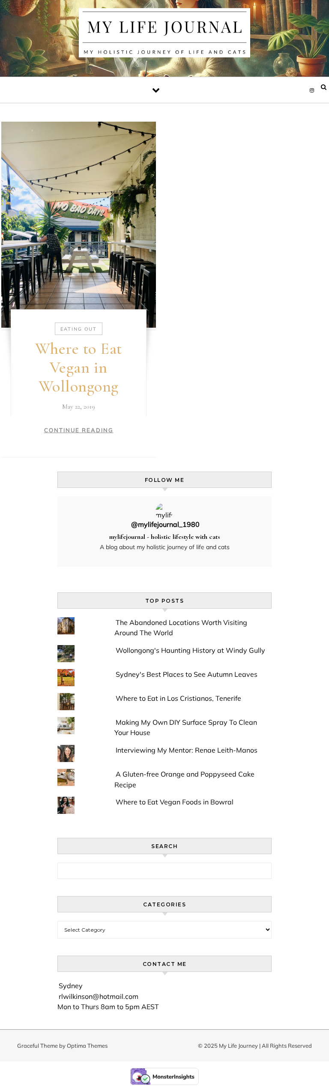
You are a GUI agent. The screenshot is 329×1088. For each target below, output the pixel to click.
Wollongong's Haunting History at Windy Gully (190, 650)
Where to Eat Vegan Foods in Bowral (174, 802)
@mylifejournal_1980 (165, 524)
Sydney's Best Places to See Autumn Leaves (186, 674)
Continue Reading (79, 430)
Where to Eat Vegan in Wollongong (78, 367)
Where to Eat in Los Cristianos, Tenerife (178, 698)
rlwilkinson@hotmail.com (98, 996)
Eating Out (78, 329)
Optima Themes (87, 1045)
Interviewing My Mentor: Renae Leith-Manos (186, 750)
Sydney (71, 985)
